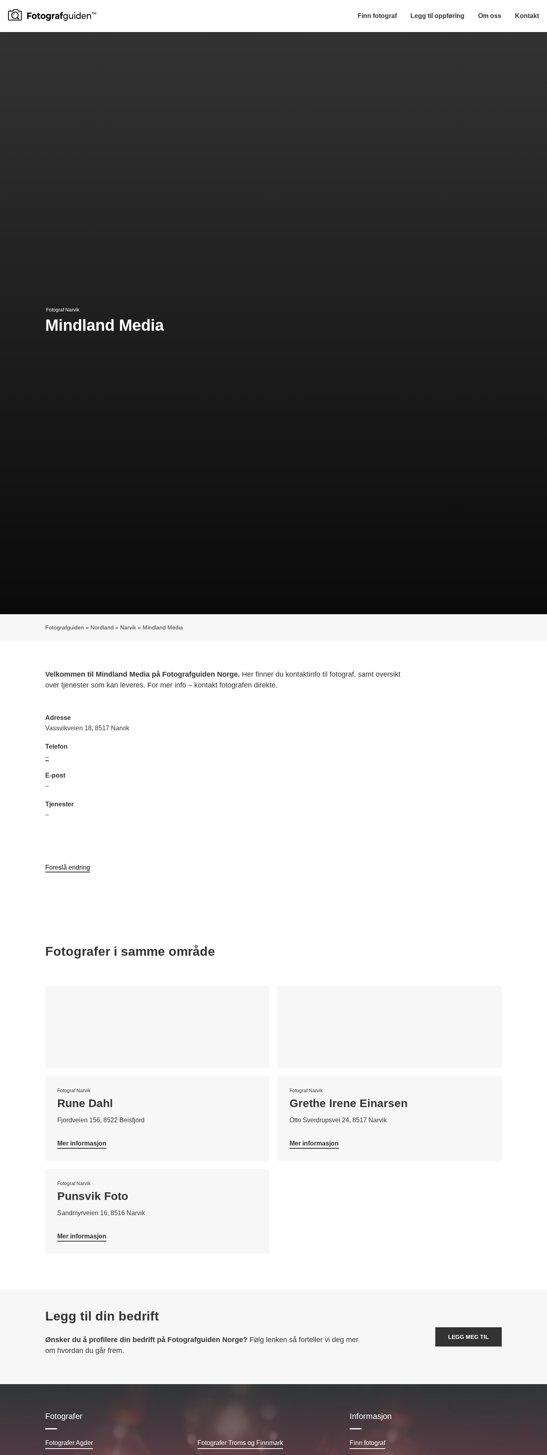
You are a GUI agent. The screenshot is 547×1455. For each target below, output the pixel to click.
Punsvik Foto (92, 1196)
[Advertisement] (388, 771)
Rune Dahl (85, 1103)
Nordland (102, 628)
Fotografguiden (64, 628)
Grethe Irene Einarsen (349, 1103)
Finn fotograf (377, 15)
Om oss (489, 15)
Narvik (128, 628)
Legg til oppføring (437, 15)
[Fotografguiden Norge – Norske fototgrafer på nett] (52, 15)
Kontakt (527, 15)
